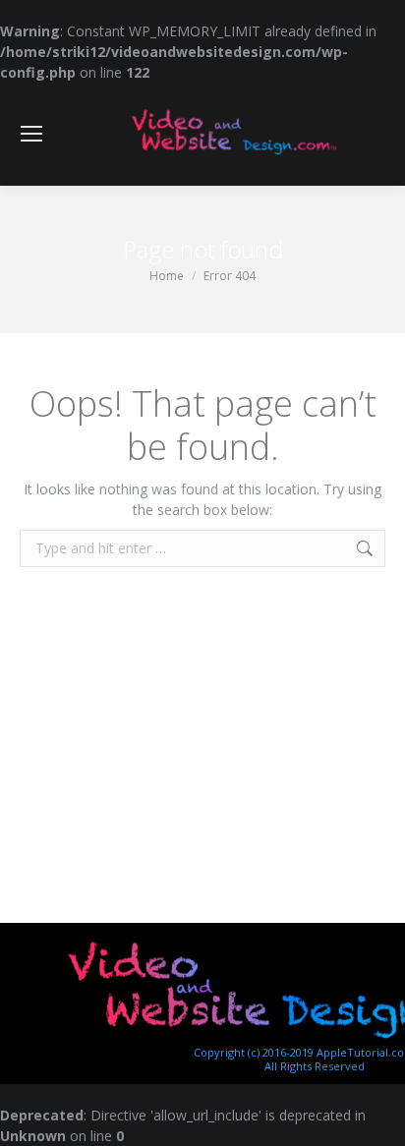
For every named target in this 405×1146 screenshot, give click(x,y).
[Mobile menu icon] (31, 133)
